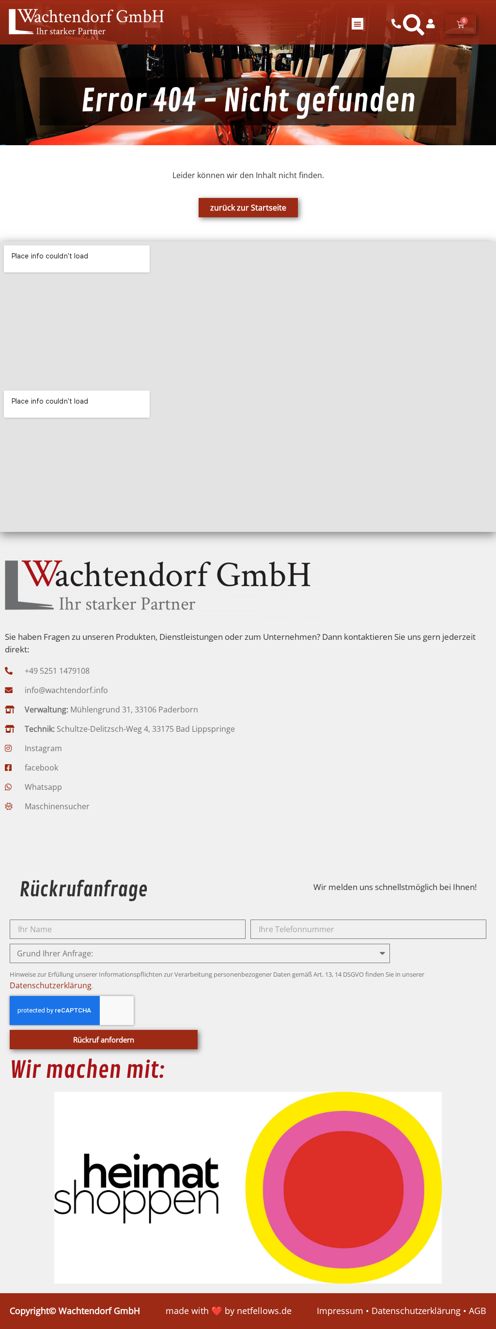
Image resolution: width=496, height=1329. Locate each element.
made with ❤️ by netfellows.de (229, 1310)
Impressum (340, 1310)
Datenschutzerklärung (51, 985)
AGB (477, 1310)
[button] (357, 24)
